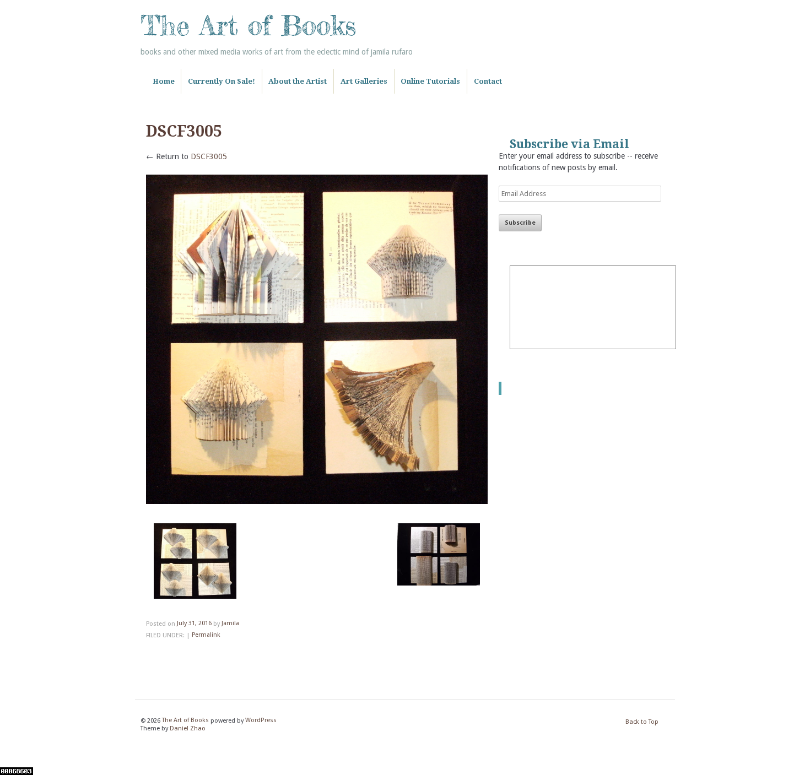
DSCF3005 (209, 156)
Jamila (230, 623)
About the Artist (297, 81)
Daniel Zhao (188, 728)
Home (164, 81)
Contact (488, 81)
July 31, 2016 (194, 623)
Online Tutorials (430, 81)
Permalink (206, 635)
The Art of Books (248, 25)
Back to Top (641, 722)
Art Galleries (364, 81)
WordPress (261, 720)
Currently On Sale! (221, 81)
